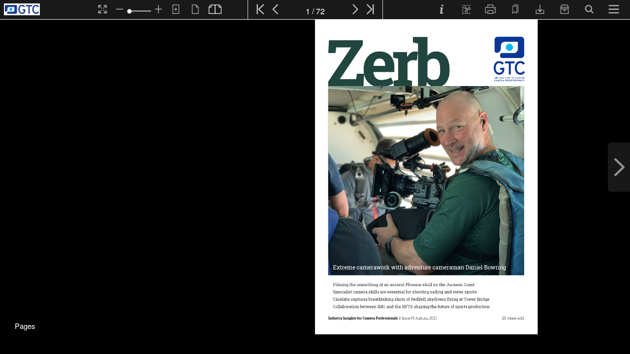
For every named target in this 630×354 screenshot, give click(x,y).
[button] (24, 324)
